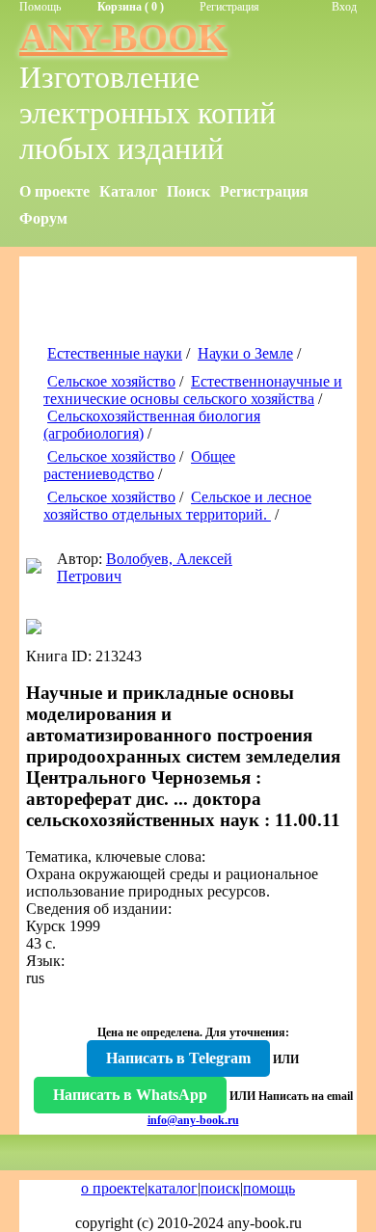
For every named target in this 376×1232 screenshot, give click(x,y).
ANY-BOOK (123, 37)
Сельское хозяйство (111, 381)
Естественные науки (114, 353)
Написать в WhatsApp (130, 1094)
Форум (43, 218)
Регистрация (229, 6)
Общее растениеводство (139, 465)
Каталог (128, 191)
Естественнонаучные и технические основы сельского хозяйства (192, 390)
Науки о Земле (245, 353)
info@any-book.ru (193, 1120)
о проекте (113, 1188)
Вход (344, 6)
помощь (269, 1188)
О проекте (54, 191)
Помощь (40, 6)
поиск (220, 1188)
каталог (173, 1188)
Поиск (188, 191)
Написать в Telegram (178, 1058)
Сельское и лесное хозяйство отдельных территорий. (177, 505)
